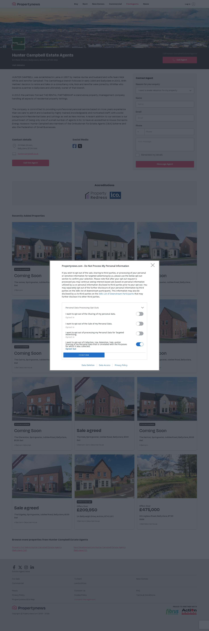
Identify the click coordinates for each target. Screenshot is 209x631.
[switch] (139, 314)
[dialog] (104, 315)
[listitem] (104, 307)
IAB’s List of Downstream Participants (116, 293)
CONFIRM (84, 355)
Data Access (104, 365)
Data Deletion (88, 365)
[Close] (153, 266)
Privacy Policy (121, 365)
